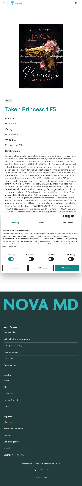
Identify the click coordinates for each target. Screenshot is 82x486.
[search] (76, 3)
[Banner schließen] (79, 216)
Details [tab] (41, 223)
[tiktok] (47, 470)
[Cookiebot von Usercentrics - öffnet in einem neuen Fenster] (64, 216)
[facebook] (41, 470)
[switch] (31, 259)
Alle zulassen (67, 268)
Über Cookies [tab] (68, 223)
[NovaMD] (6, 295)
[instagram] (35, 470)
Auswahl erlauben (41, 268)
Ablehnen (15, 268)
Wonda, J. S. (10, 124)
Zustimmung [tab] (14, 223)
